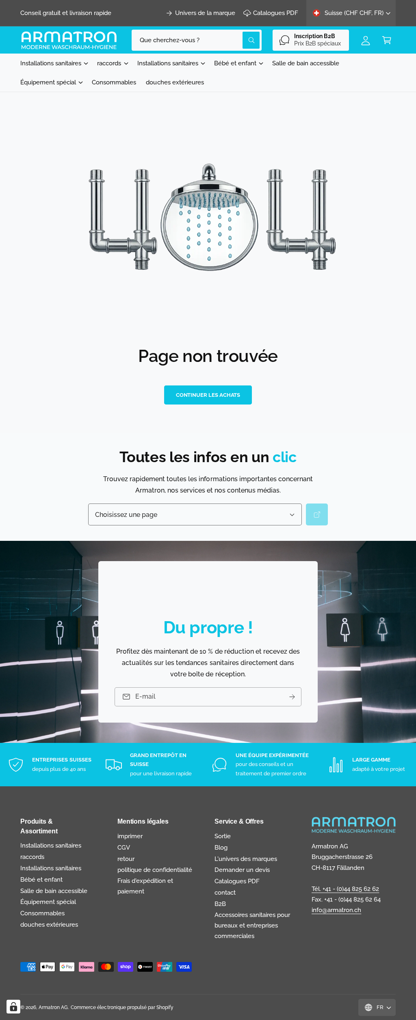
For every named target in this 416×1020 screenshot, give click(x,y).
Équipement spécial (48, 901)
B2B (220, 903)
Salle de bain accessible (53, 890)
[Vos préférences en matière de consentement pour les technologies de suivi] (13, 1007)
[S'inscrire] (292, 696)
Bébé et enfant (41, 879)
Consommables (42, 913)
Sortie (222, 836)
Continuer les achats (208, 395)
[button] (386, 40)
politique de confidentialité (154, 869)
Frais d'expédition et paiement (145, 886)
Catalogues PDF (275, 12)
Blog (221, 847)
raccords (32, 856)
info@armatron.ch (336, 909)
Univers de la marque (205, 12)
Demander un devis (242, 869)
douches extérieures (49, 924)
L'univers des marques (245, 858)
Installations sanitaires (50, 845)
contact (225, 892)
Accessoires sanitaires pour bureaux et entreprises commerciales (252, 925)
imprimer (130, 836)
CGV (123, 847)
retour (125, 858)
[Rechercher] (317, 515)
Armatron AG (53, 1007)
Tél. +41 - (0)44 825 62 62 (345, 888)
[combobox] (197, 40)
